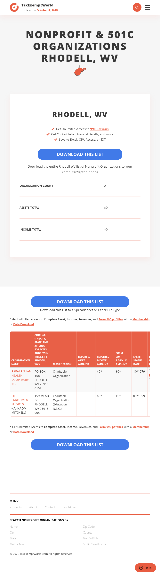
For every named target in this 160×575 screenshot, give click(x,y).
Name (14, 526)
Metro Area (17, 544)
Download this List (80, 444)
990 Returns (99, 129)
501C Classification (95, 544)
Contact (50, 507)
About (33, 507)
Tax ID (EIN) (90, 538)
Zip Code (89, 526)
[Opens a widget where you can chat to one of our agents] (145, 568)
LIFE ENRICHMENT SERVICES (21, 400)
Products (16, 507)
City (12, 532)
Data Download (23, 324)
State (13, 538)
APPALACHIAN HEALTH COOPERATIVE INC (21, 377)
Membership (140, 319)
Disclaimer (69, 507)
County (87, 532)
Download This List (80, 154)
